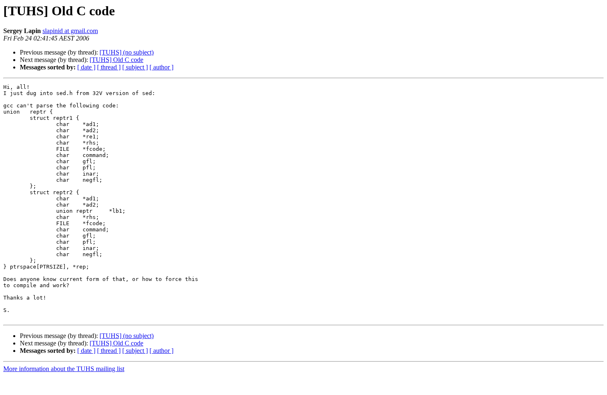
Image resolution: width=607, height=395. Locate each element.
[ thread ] (109, 67)
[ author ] (161, 67)
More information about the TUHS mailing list (63, 368)
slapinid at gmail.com (70, 30)
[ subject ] (135, 67)
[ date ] (86, 67)
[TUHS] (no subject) (127, 52)
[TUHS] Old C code (116, 59)
